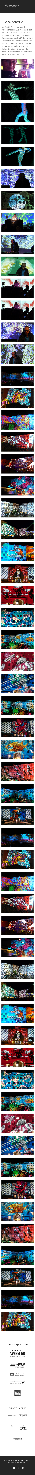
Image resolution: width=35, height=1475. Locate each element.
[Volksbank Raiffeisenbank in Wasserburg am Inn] (17, 1374)
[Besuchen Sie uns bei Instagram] (23, 1468)
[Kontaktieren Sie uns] (14, 1468)
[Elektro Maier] (17, 1365)
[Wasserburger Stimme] (17, 1393)
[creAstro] (11, 1425)
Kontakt (27, 1460)
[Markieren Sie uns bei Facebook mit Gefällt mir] (19, 1468)
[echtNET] (11, 1415)
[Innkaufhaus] (23, 1428)
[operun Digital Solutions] (23, 1415)
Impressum (12, 1462)
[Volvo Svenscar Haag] (17, 1354)
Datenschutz (21, 1462)
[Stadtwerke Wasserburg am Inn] (17, 1382)
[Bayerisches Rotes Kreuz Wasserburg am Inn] (17, 1439)
